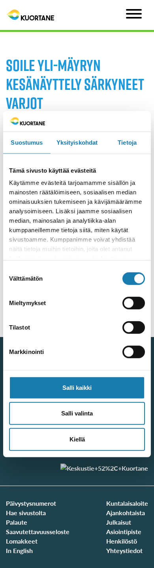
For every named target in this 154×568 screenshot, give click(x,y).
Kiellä (77, 439)
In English (19, 550)
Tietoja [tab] (127, 142)
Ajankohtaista (125, 512)
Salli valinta (77, 413)
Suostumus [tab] (27, 142)
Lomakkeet (22, 541)
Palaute (16, 522)
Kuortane (30, 14)
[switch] (133, 303)
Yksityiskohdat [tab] (77, 142)
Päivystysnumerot (31, 503)
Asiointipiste (123, 531)
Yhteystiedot (124, 550)
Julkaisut (118, 522)
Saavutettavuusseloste (37, 531)
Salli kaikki (77, 387)
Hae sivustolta (26, 512)
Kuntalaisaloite (127, 503)
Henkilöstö (121, 541)
